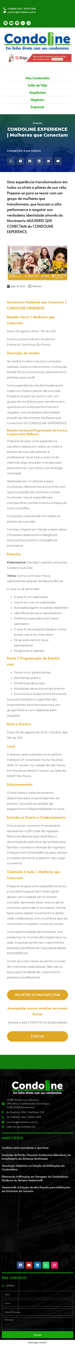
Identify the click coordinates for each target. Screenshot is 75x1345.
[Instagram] (29, 23)
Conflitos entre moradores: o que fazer (25, 1147)
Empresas (37, 107)
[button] (11, 161)
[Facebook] (5, 23)
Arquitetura (37, 92)
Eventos (37, 123)
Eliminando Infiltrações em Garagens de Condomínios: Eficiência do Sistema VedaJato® (35, 1178)
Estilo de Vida (37, 85)
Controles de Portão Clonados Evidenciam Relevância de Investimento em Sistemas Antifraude (36, 1156)
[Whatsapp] (23, 23)
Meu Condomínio (37, 78)
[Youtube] (11, 23)
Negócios (37, 99)
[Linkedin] (17, 23)
